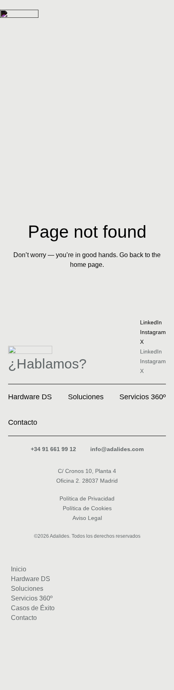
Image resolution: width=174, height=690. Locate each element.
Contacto (24, 617)
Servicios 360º (32, 598)
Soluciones (27, 588)
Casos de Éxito (33, 608)
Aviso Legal (87, 518)
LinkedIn (151, 322)
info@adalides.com (117, 449)
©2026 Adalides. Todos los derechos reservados (87, 536)
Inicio (18, 569)
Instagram (153, 332)
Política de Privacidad (87, 498)
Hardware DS (30, 578)
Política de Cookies (87, 508)
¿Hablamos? (47, 363)
